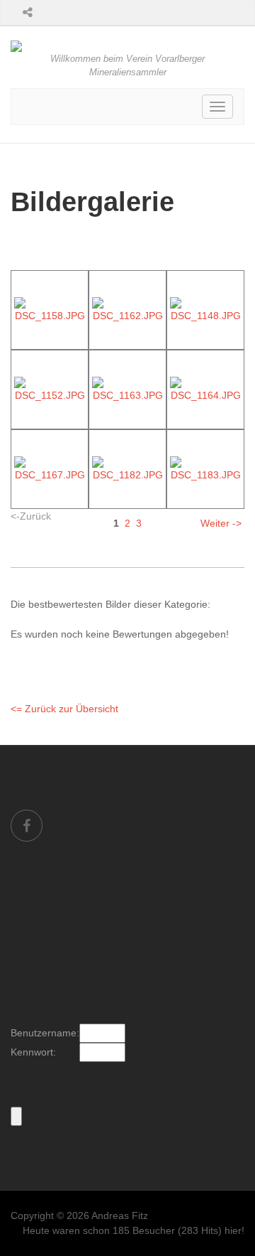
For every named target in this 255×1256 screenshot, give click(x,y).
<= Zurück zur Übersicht (64, 708)
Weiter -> (221, 523)
